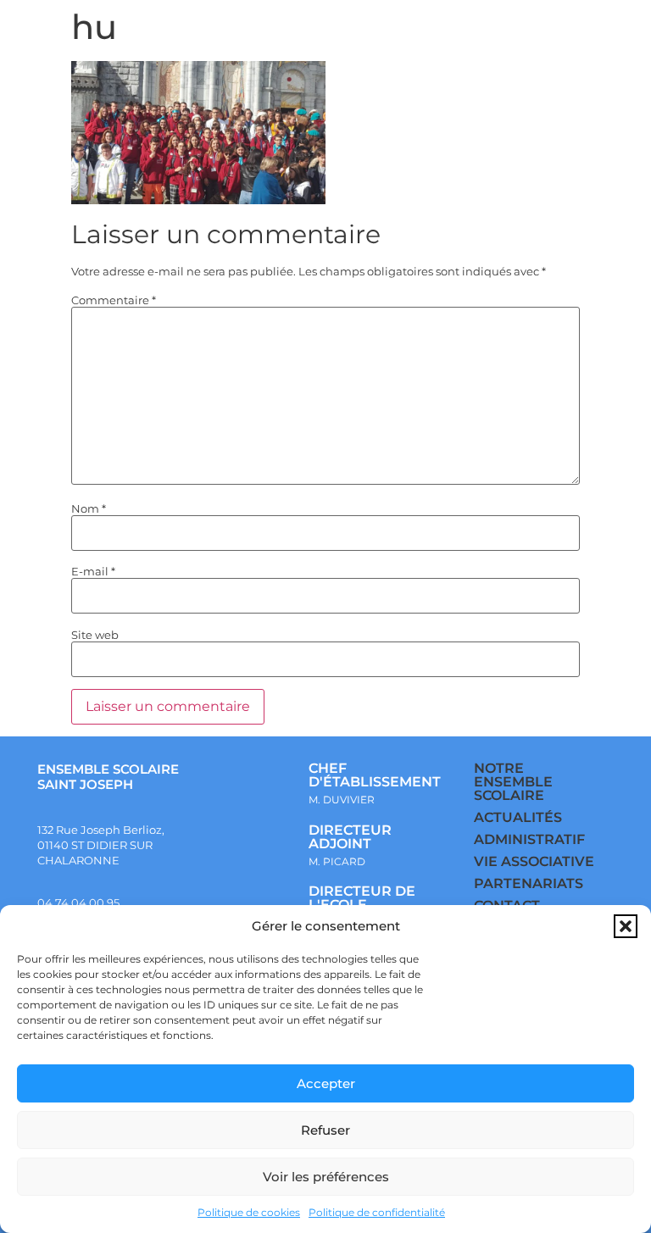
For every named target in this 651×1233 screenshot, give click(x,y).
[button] (625, 926)
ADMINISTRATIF (529, 839)
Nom (88, 508)
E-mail (93, 571)
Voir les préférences (326, 1177)
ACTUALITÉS (518, 817)
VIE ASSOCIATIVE (534, 861)
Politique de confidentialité (377, 1212)
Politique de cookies (249, 1212)
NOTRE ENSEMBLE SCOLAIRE (513, 781)
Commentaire (113, 300)
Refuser (325, 1130)
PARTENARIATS (528, 883)
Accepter (326, 1083)
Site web (95, 635)
